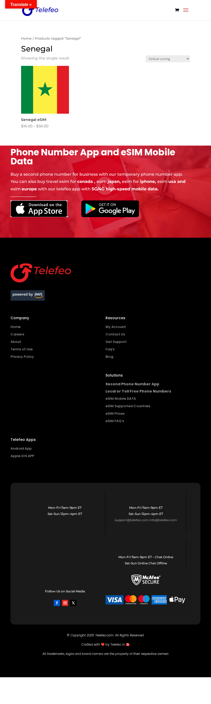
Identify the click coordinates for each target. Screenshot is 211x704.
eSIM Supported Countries (128, 406)
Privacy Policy (22, 356)
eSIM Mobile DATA (121, 398)
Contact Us (115, 334)
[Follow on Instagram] (65, 603)
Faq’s (110, 349)
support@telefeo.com (132, 520)
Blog (109, 356)
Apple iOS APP (22, 455)
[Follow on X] (73, 603)
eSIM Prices (115, 413)
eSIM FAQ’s (115, 420)
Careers (17, 334)
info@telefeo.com (163, 520)
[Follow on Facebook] (57, 603)
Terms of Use (22, 349)
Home (26, 38)
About (16, 341)
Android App (21, 448)
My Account (116, 326)
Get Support (116, 341)
